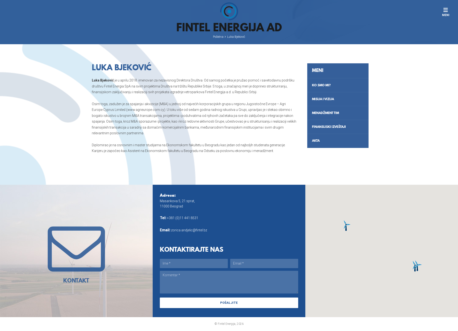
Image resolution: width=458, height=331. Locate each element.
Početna (218, 36)
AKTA (316, 140)
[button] (346, 225)
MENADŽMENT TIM (325, 113)
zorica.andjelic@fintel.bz (189, 230)
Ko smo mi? (321, 85)
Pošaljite (229, 302)
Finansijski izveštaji (329, 127)
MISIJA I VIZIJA (323, 99)
